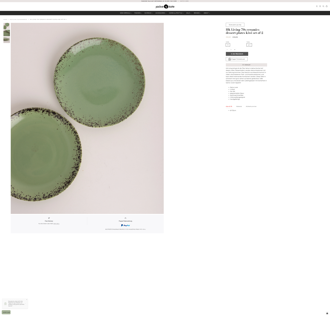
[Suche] (323, 6)
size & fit (229, 106)
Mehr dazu (56, 223)
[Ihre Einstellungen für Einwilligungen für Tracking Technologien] (327, 313)
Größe (227, 42)
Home (5, 19)
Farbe (248, 42)
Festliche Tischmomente (18, 19)
